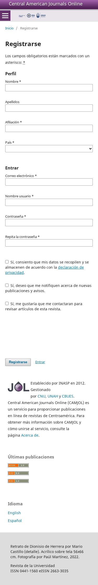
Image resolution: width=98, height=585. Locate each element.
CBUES (67, 396)
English (14, 512)
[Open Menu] (5, 15)
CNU (41, 396)
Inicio (9, 28)
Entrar (40, 362)
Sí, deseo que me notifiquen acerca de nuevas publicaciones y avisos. (48, 288)
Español (15, 520)
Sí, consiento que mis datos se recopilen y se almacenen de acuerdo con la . (47, 267)
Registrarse (18, 362)
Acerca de (29, 435)
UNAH (53, 396)
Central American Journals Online (46, 4)
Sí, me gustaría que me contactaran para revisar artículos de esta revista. (44, 306)
